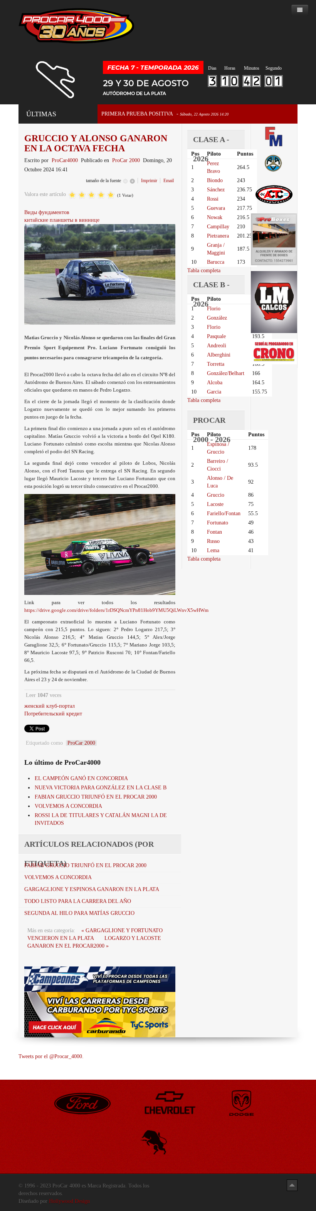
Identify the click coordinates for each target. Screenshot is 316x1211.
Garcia (214, 392)
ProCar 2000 (126, 160)
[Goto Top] (292, 1185)
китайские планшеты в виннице (61, 220)
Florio (213, 309)
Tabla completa (203, 270)
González (217, 318)
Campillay (218, 226)
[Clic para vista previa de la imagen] (99, 274)
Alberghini (218, 355)
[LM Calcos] (274, 302)
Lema (213, 550)
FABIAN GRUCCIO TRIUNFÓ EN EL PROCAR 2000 (96, 797)
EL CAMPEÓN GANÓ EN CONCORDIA (81, 778)
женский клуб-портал (49, 706)
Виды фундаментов (46, 212)
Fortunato (217, 523)
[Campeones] (99, 979)
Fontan (214, 532)
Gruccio (215, 495)
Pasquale (216, 336)
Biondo (215, 180)
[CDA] (274, 194)
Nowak (214, 217)
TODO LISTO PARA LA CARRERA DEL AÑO (77, 901)
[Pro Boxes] (274, 239)
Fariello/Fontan (223, 513)
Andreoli (216, 345)
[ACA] (274, 162)
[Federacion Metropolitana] (274, 136)
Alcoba (214, 382)
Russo (213, 541)
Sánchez (216, 190)
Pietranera (218, 236)
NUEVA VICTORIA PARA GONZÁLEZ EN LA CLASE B (100, 788)
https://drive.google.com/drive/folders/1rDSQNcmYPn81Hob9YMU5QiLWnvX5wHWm (116, 610)
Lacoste (215, 504)
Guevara (216, 208)
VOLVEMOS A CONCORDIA (68, 806)
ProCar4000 (65, 160)
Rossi (213, 199)
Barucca (215, 262)
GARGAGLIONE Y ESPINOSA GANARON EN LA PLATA (91, 889)
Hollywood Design (69, 1201)
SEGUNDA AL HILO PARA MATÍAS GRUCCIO (79, 913)
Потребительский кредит (53, 714)
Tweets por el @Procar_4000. (51, 1056)
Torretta (215, 364)
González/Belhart (225, 373)
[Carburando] (99, 1014)
